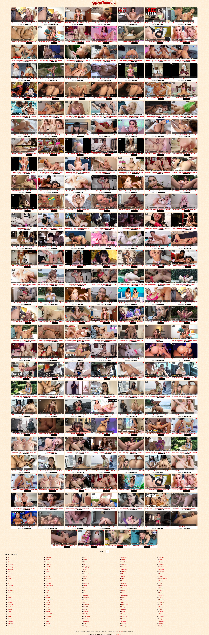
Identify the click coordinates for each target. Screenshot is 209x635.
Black (27, 21)
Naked (161, 597)
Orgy (160, 619)
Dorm (110, 170)
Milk (160, 585)
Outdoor (161, 621)
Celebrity (30, 263)
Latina (111, 431)
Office (161, 611)
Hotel (123, 597)
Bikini (76, 133)
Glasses (164, 77)
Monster (161, 595)
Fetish (81, 95)
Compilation (111, 412)
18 (66, 21)
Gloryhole (124, 574)
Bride (47, 559)
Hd (108, 39)
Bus (55, 58)
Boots (9, 626)
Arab (9, 576)
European (86, 583)
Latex (160, 559)
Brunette (186, 21)
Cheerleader (32, 114)
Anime (127, 487)
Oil (111, 39)
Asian (72, 114)
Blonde (31, 21)
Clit (74, 58)
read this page (120, 631)
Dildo (33, 133)
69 (69, 39)
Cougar (128, 207)
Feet (87, 412)
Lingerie (161, 571)
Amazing (183, 114)
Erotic (85, 581)
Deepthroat (188, 207)
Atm (162, 151)
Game (123, 559)
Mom (160, 590)
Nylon (161, 609)
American (10, 569)
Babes (185, 58)
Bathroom (10, 593)
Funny (60, 375)
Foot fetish (86, 616)
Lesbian (55, 151)
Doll (84, 569)
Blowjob (75, 21)
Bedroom (10, 604)
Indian (123, 611)
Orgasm (161, 616)
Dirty (104, 282)
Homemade (60, 338)
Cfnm (47, 581)
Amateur (94, 21)
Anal (40, 95)
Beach (155, 394)
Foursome (34, 58)
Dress (85, 576)
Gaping (113, 95)
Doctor (85, 564)
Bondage (10, 623)
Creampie (136, 39)
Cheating (82, 263)
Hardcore (104, 39)
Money (161, 593)
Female (141, 77)
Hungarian (124, 607)
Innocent (123, 614)
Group (123, 576)
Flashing (85, 611)
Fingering (82, 58)
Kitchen (161, 557)
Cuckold (47, 611)
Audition (10, 585)
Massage (161, 576)
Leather (161, 564)
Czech (53, 77)
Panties (161, 623)
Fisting (85, 95)
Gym (122, 578)
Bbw (120, 543)
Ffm (84, 602)
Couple (166, 39)
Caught (77, 263)
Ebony (111, 133)
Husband (123, 609)
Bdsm (182, 226)
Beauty (129, 226)
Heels (123, 590)
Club (46, 595)
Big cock (17, 21)
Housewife (124, 600)
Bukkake (48, 567)
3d (123, 133)
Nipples (161, 602)
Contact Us (118, 634)
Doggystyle (85, 21)
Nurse (161, 607)
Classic (56, 263)
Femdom (86, 597)
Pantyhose (162, 626)
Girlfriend (124, 569)
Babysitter (128, 21)
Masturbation (163, 578)
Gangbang (124, 562)
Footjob (85, 619)
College (191, 39)
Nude (160, 604)
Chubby (47, 588)
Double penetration (32, 394)
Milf (160, 583)
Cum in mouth (57, 524)
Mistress (161, 588)
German (123, 567)
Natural (161, 600)
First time (86, 607)
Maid (160, 574)
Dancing (47, 623)
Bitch (9, 614)
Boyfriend (30, 450)
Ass (13, 21)
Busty (59, 58)
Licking (60, 170)
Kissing (123, 626)
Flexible (85, 614)
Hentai (123, 593)
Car (165, 21)
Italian (123, 619)
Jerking (123, 623)
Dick (141, 39)
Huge (122, 602)
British (43, 375)
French (85, 623)
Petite (112, 77)
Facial (58, 394)
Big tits (22, 21)
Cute (80, 21)
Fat (155, 77)
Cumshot (109, 21)
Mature (161, 581)
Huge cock (124, 604)
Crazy (47, 607)
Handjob (112, 282)
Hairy (140, 170)
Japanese (123, 621)
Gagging (123, 557)
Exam (85, 585)
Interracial (124, 616)
